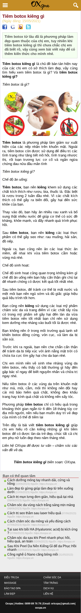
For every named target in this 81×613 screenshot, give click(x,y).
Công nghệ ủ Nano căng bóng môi (32, 554)
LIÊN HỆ (48, 593)
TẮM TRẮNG (50, 582)
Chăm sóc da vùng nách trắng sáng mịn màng (41, 505)
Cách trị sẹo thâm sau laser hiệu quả (34, 513)
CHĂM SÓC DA (52, 577)
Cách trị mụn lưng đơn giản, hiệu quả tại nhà (40, 497)
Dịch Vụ (48, 588)
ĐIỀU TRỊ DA (11, 577)
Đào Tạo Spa (12, 588)
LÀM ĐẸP (9, 593)
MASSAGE (10, 582)
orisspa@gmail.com (63, 603)
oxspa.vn (40, 607)
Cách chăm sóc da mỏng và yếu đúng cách (39, 521)
